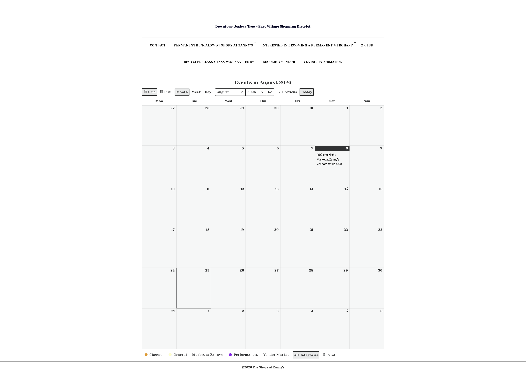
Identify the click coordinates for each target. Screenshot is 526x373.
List (165, 93)
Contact (157, 45)
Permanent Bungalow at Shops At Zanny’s (213, 45)
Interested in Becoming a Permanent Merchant (307, 45)
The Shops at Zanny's (263, 16)
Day (208, 92)
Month (182, 92)
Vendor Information (322, 62)
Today (307, 92)
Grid (149, 93)
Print (329, 356)
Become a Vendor (279, 62)
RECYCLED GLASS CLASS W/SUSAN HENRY (219, 62)
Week (196, 92)
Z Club (367, 45)
